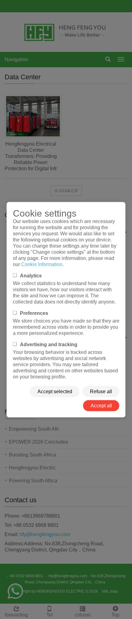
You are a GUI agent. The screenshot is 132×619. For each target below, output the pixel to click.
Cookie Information (41, 264)
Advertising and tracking (48, 344)
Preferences (34, 312)
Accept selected (54, 391)
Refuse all (101, 391)
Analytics (31, 275)
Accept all (101, 405)
